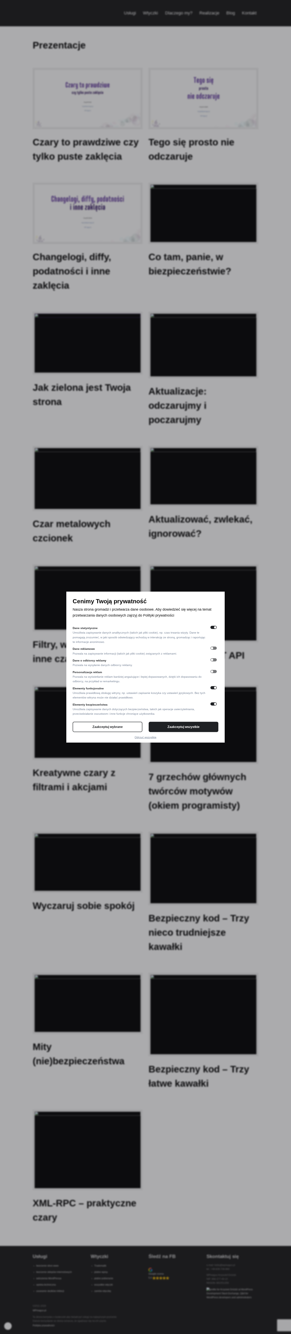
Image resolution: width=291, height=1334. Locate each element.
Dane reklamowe (84, 648)
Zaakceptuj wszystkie (183, 726)
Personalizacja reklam (87, 672)
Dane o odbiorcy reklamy (89, 660)
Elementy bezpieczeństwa (90, 704)
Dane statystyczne (85, 628)
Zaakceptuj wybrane (107, 726)
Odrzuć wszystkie (145, 737)
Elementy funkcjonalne (88, 688)
